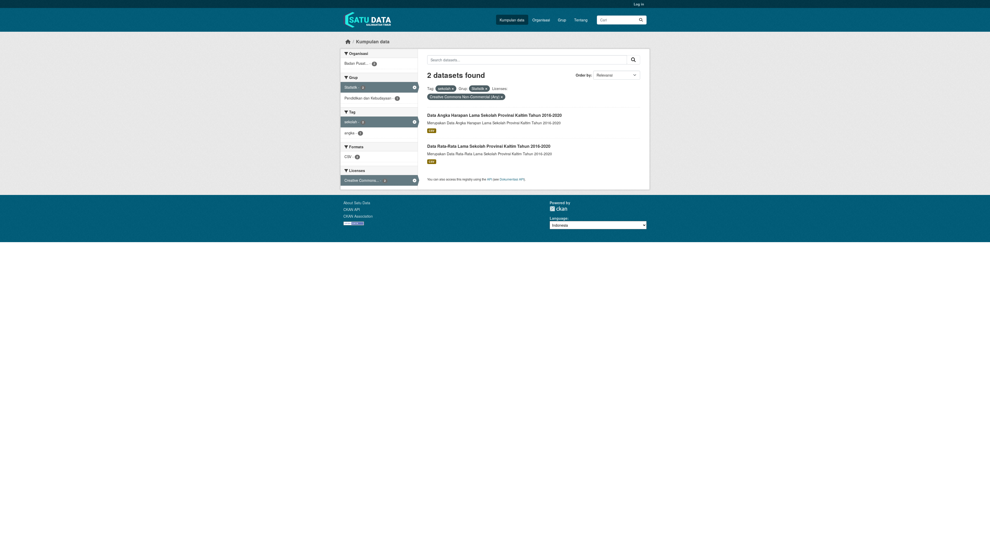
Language (558, 218)
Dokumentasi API (512, 179)
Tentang (581, 19)
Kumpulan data (512, 19)
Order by (583, 75)
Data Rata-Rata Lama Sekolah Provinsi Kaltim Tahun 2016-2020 (488, 146)
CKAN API (351, 209)
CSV (431, 131)
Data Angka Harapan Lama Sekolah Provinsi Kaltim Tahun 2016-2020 (494, 115)
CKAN (558, 208)
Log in (639, 4)
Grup (562, 19)
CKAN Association (358, 216)
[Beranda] (348, 41)
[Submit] (641, 19)
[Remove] (453, 89)
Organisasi (541, 19)
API (489, 179)
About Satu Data (356, 202)
